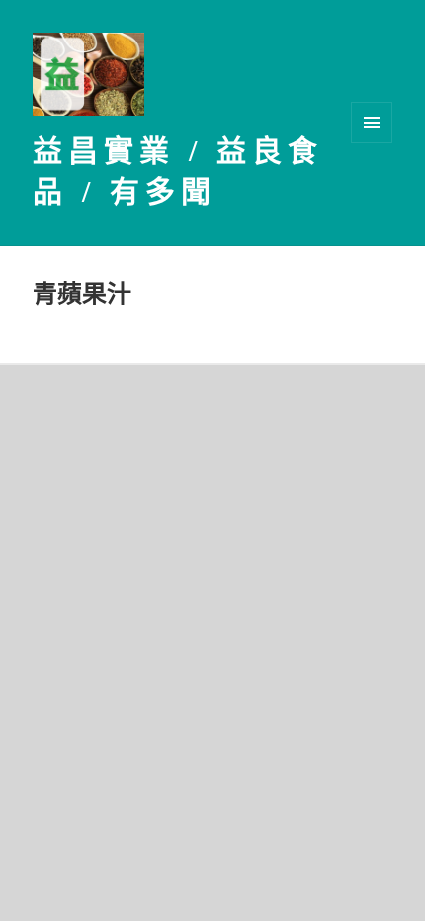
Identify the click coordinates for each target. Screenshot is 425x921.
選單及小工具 (371, 122)
